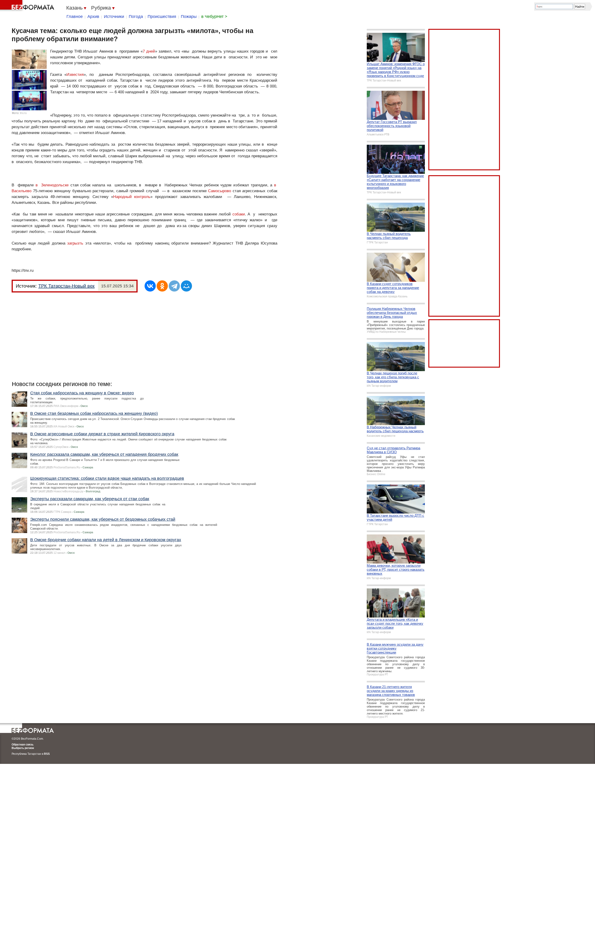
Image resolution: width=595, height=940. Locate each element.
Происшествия (162, 16)
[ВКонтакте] (150, 286)
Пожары (189, 16)
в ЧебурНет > (214, 16)
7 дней (149, 51)
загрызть (75, 243)
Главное (74, 16)
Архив (93, 16)
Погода (136, 16)
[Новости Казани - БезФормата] (28, 6)
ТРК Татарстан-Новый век (66, 286)
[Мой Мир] (186, 286)
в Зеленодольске (52, 185)
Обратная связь (22, 744)
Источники (114, 16)
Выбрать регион (23, 748)
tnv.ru (23, 113)
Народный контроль (132, 197)
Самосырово (219, 191)
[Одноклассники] (162, 286)
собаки (238, 214)
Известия (75, 74)
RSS (47, 753)
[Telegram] (174, 286)
